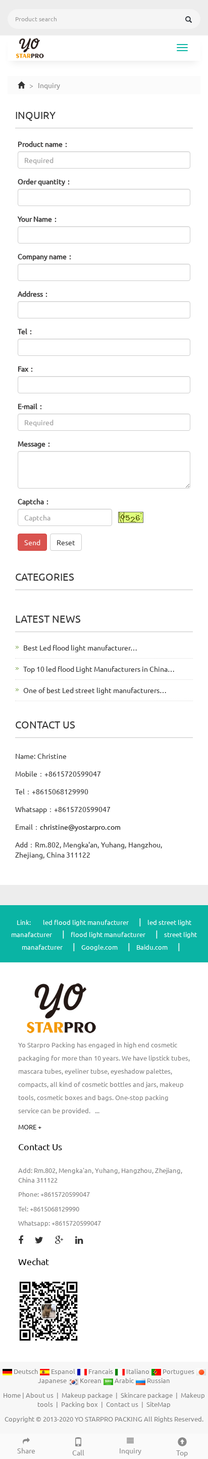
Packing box (79, 1404)
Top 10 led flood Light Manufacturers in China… (99, 668)
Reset (66, 542)
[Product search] (188, 19)
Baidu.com (152, 947)
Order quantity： (45, 181)
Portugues (178, 1371)
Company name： (46, 256)
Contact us (122, 1404)
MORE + (29, 1126)
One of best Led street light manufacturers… (95, 690)
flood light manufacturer (108, 934)
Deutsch (25, 1371)
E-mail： (31, 406)
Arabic (124, 1380)
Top (182, 1452)
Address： (34, 293)
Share (26, 1450)
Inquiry (130, 1450)
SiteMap (158, 1404)
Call (78, 1452)
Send (32, 542)
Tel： (26, 331)
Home (12, 1395)
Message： (35, 443)
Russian (157, 1380)
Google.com (99, 947)
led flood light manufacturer (86, 922)
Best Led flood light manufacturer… (80, 647)
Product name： (44, 143)
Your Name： (38, 218)
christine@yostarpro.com (80, 826)
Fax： (26, 368)
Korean (90, 1380)
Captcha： (34, 501)
